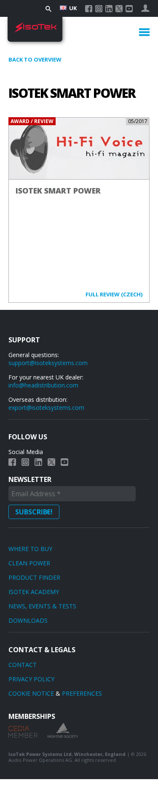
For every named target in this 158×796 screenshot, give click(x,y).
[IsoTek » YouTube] (129, 8)
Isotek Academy (33, 592)
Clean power (29, 563)
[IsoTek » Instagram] (98, 8)
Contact (22, 665)
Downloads (28, 620)
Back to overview (35, 59)
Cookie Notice (31, 693)
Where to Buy (30, 549)
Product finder (34, 577)
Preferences (82, 693)
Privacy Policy (31, 679)
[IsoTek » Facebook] (88, 8)
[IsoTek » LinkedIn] (108, 8)
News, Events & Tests (42, 606)
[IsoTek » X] (119, 8)
